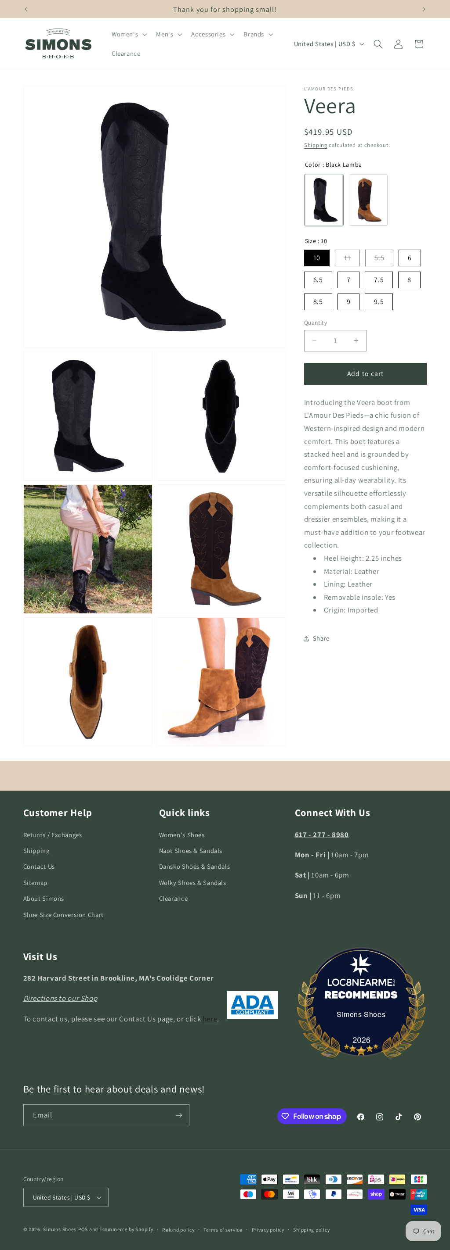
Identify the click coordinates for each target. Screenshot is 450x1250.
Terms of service (223, 1229)
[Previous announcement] (26, 9)
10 (316, 257)
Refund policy (178, 1229)
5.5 (379, 257)
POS (83, 1229)
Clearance (173, 898)
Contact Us (39, 866)
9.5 (379, 301)
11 (347, 257)
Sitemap (35, 882)
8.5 (318, 301)
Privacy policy (268, 1229)
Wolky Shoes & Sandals (192, 882)
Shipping (315, 145)
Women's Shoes (182, 835)
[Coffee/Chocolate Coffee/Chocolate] (368, 200)
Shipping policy (311, 1229)
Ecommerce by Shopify (126, 1229)
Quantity (315, 322)
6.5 (318, 279)
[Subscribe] (178, 1115)
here (210, 1019)
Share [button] (321, 638)
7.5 (379, 279)
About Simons (44, 898)
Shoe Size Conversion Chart (63, 914)
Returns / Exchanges (52, 835)
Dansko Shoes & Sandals (194, 866)
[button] (128, 34)
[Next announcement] (424, 9)
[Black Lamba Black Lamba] (324, 200)
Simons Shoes (361, 1014)
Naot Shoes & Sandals (191, 850)
